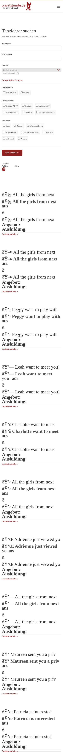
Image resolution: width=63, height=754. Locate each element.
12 (43, 166)
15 (51, 166)
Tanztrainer (28, 113)
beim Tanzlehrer (10, 93)
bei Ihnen (26, 93)
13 (46, 166)
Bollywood (9, 139)
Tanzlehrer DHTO (11, 113)
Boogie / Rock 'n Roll (31, 132)
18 (59, 166)
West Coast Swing (36, 126)
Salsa (7, 126)
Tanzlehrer (28, 106)
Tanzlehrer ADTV (11, 106)
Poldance (23, 139)
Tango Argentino (11, 132)
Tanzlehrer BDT (43, 106)
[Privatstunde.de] (16, 10)
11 (41, 166)
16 (54, 166)
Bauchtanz (49, 132)
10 (38, 166)
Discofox (19, 126)
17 (57, 166)
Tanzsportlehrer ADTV (46, 113)
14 (49, 166)
